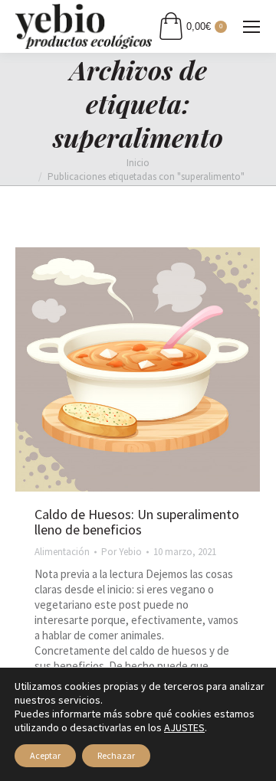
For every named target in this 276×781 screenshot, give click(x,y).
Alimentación (62, 551)
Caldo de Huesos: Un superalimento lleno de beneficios (136, 521)
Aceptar (45, 755)
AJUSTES (184, 727)
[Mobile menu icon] (251, 27)
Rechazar (116, 755)
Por (121, 551)
